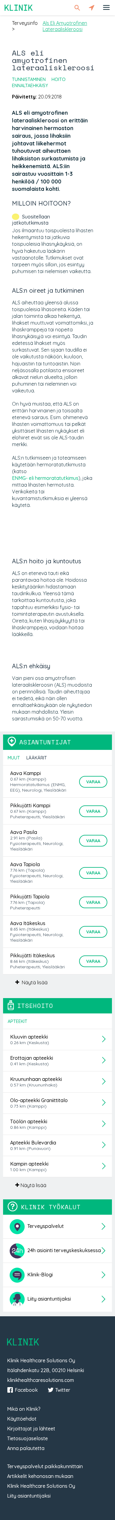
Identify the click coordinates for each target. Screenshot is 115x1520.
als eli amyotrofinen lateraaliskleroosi (65, 26)
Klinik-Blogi (39, 1274)
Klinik (19, 7)
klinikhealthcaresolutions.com (40, 1380)
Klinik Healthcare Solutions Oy (41, 1486)
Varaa (93, 782)
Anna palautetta (25, 1448)
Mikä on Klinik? (23, 1409)
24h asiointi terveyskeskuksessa (63, 1250)
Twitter (62, 1390)
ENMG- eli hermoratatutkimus (45, 478)
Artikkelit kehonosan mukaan (40, 1476)
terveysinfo (25, 23)
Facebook (26, 1390)
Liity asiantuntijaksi (48, 1299)
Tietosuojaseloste (27, 1438)
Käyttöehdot (21, 1419)
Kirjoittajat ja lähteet (31, 1428)
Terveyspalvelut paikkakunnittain (45, 1466)
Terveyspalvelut (45, 1226)
